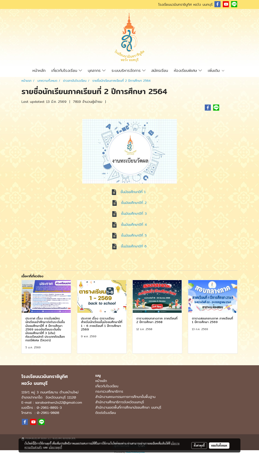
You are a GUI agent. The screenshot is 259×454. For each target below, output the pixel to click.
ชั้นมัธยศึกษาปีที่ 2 (134, 202)
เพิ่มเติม (214, 70)
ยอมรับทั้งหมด (219, 445)
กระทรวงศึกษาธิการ (109, 391)
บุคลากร (95, 70)
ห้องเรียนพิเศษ (186, 70)
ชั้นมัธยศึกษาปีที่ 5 (134, 235)
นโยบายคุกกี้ (55, 447)
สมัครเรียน (159, 70)
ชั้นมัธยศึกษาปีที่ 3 (134, 213)
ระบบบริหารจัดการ (126, 70)
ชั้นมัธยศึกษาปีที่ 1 (134, 192)
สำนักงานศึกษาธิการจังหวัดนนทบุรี (119, 402)
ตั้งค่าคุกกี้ (199, 445)
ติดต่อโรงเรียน (105, 412)
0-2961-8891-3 (49, 407)
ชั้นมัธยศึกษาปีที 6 (134, 246)
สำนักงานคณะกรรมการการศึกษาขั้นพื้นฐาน (125, 396)
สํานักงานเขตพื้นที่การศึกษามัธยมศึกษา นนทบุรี (128, 407)
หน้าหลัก (39, 70)
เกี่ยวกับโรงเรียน (65, 70)
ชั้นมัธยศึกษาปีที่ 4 (134, 224)
